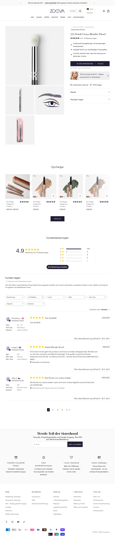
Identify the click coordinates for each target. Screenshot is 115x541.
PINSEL (62, 17)
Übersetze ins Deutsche (41, 362)
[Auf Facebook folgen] (6, 522)
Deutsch (90, 13)
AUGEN (39, 17)
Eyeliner (56, 497)
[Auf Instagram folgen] (12, 522)
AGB (33, 500)
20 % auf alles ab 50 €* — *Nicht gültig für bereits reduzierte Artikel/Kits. (57, 3)
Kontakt (8, 507)
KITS (69, 17)
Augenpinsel (89, 27)
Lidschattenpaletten (60, 500)
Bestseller (77, 500)
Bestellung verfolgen (13, 497)
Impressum (36, 497)
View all (57, 219)
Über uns (96, 497)
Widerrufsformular (12, 514)
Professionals (98, 500)
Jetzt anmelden (75, 444)
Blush (55, 511)
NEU (32, 17)
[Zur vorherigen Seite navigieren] (45, 409)
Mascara (56, 504)
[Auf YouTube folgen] (18, 522)
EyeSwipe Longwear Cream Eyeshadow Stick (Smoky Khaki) (66, 204)
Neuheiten (77, 497)
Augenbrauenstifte (60, 507)
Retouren (8, 511)
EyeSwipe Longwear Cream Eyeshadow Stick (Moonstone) (39, 204)
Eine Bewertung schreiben (57, 267)
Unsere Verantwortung (101, 504)
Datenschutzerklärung (40, 504)
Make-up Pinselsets (81, 507)
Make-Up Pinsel (78, 27)
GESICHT (54, 17)
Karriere (96, 507)
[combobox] (15, 297)
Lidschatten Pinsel (78, 30)
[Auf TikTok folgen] (24, 522)
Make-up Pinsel (79, 504)
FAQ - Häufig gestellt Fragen (15, 504)
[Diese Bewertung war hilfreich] (103, 338)
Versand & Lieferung (12, 500)
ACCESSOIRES (78, 17)
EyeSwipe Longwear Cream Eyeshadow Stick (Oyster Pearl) (92, 204)
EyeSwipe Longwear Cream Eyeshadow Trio (13, 204)
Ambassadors (98, 511)
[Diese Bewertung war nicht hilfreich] (107, 338)
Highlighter (57, 514)
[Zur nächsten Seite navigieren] (70, 409)
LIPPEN (46, 17)
